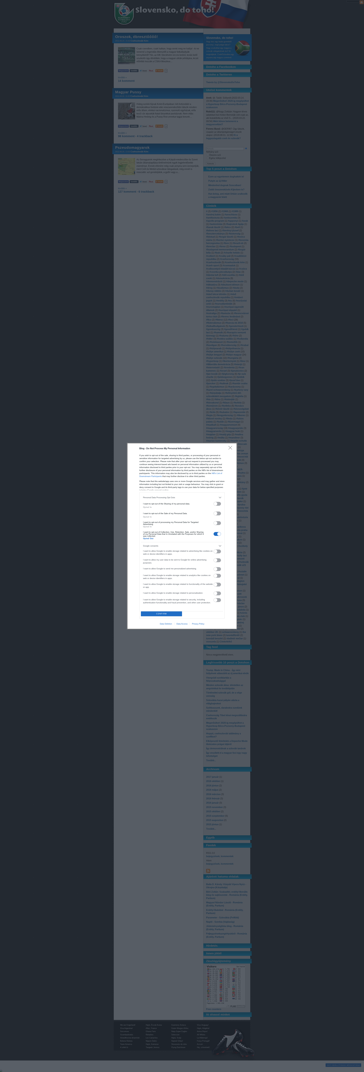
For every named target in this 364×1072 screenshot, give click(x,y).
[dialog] (182, 536)
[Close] (231, 448)
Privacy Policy (198, 624)
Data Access (182, 624)
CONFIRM (161, 614)
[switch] (217, 504)
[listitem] (182, 497)
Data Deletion (166, 624)
